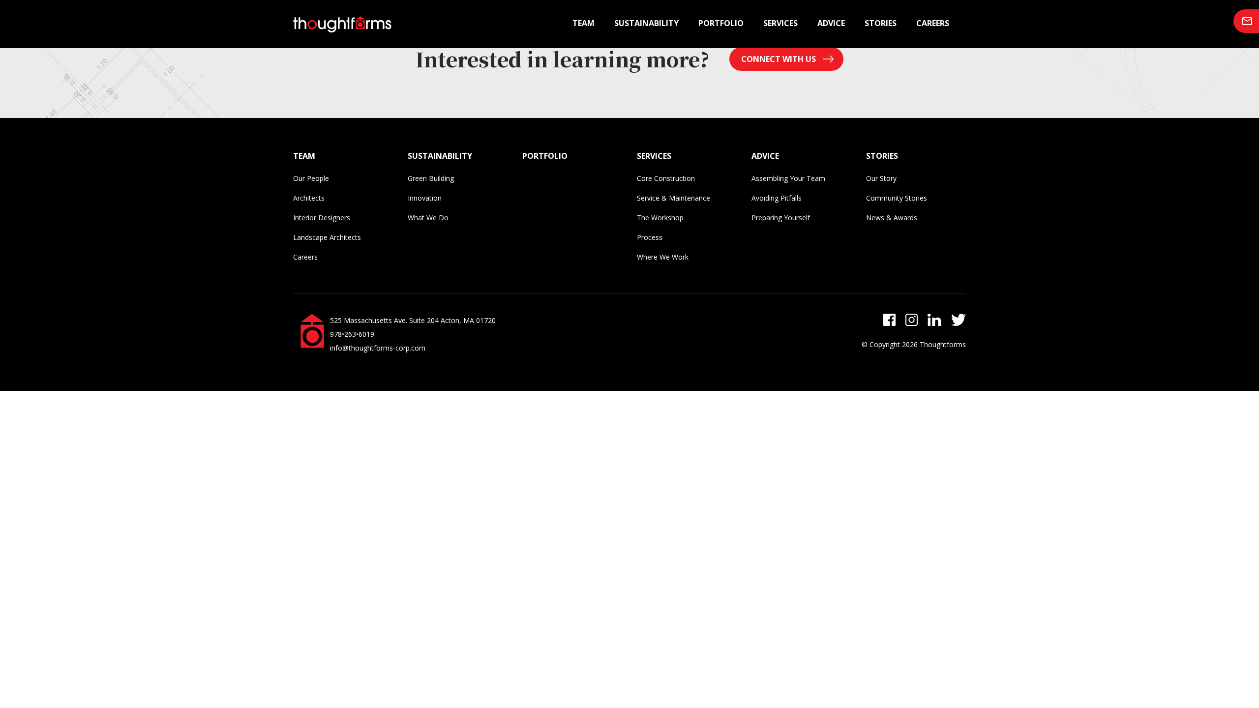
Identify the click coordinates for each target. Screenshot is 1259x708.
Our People (311, 178)
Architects (309, 198)
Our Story (881, 178)
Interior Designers (321, 217)
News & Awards (891, 217)
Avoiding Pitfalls (776, 198)
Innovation (425, 198)
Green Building (431, 178)
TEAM (304, 155)
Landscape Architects (327, 237)
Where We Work (663, 257)
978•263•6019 (352, 334)
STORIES (882, 155)
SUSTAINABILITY (440, 155)
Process (649, 237)
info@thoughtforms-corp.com (377, 348)
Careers (932, 23)
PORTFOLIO (545, 155)
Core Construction (666, 178)
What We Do (428, 217)
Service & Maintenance (673, 198)
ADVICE (765, 155)
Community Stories (896, 198)
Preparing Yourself (780, 217)
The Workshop (660, 217)
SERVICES (654, 155)
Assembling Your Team (788, 178)
